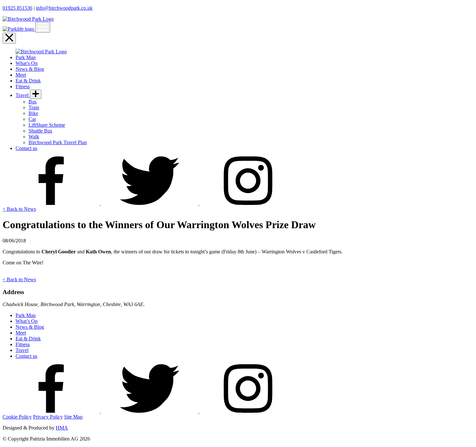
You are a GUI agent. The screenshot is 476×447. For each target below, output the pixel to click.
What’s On (27, 63)
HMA (62, 428)
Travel (23, 95)
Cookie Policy (17, 417)
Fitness (23, 86)
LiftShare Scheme (46, 125)
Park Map (26, 57)
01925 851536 (17, 8)
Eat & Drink (28, 80)
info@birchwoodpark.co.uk (64, 8)
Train (33, 107)
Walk (33, 136)
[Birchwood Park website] (28, 19)
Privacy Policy (48, 417)
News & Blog (30, 69)
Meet (21, 75)
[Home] (19, 29)
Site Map (73, 417)
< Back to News (19, 209)
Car (32, 119)
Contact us (26, 148)
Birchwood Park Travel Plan (57, 142)
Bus (32, 101)
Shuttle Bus (40, 130)
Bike (33, 113)
